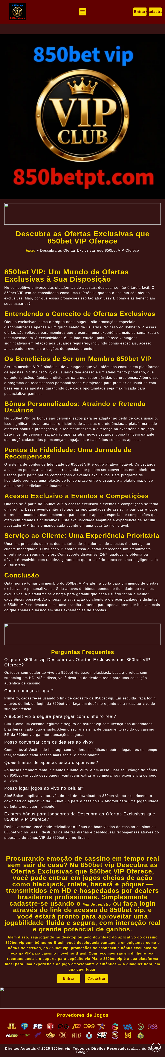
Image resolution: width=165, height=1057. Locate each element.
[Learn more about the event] (82, 214)
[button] (82, 11)
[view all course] (156, 1047)
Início (30, 250)
